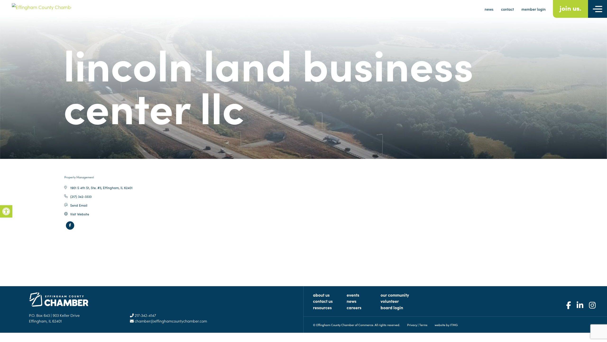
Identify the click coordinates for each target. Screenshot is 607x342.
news (489, 9)
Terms (423, 325)
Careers (354, 307)
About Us (321, 295)
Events (353, 295)
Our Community (395, 295)
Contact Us (323, 301)
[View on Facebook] (70, 228)
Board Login (392, 307)
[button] (6, 211)
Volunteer (390, 301)
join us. (570, 7)
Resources (322, 307)
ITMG (454, 325)
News (351, 301)
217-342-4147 (145, 315)
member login (533, 9)
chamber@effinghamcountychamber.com (170, 320)
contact (507, 9)
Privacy (412, 325)
